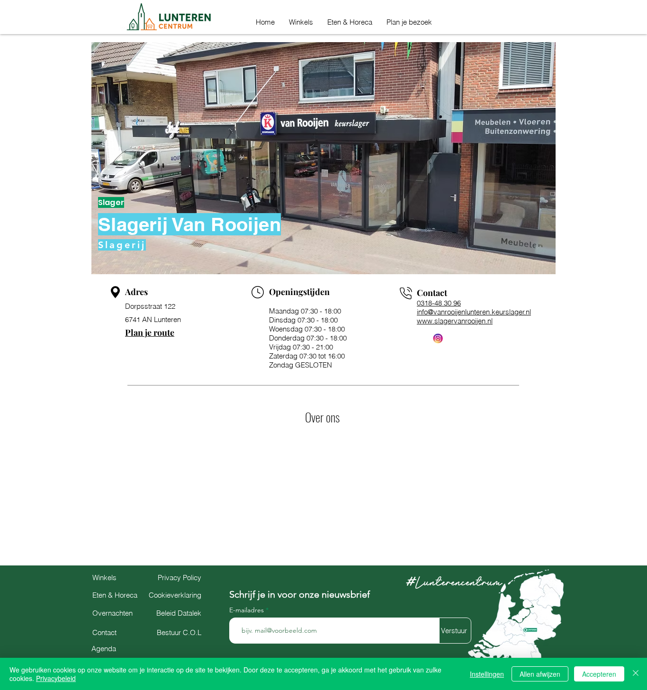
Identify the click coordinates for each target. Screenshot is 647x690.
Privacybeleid (56, 678)
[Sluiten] (635, 673)
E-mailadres (247, 610)
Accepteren (599, 674)
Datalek (178, 613)
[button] (409, 20)
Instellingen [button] (487, 674)
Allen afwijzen (540, 674)
